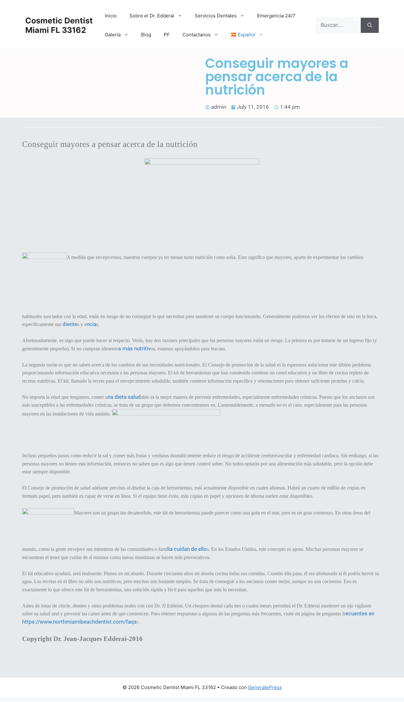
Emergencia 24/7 (276, 16)
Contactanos (196, 35)
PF (167, 35)
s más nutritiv (134, 348)
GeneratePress (265, 687)
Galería (113, 35)
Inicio (111, 16)
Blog (146, 35)
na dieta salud (124, 397)
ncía (91, 324)
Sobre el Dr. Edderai (151, 16)
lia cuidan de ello (187, 549)
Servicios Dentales (216, 16)
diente (69, 324)
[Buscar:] (338, 25)
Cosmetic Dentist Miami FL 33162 (59, 25)
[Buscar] (370, 25)
